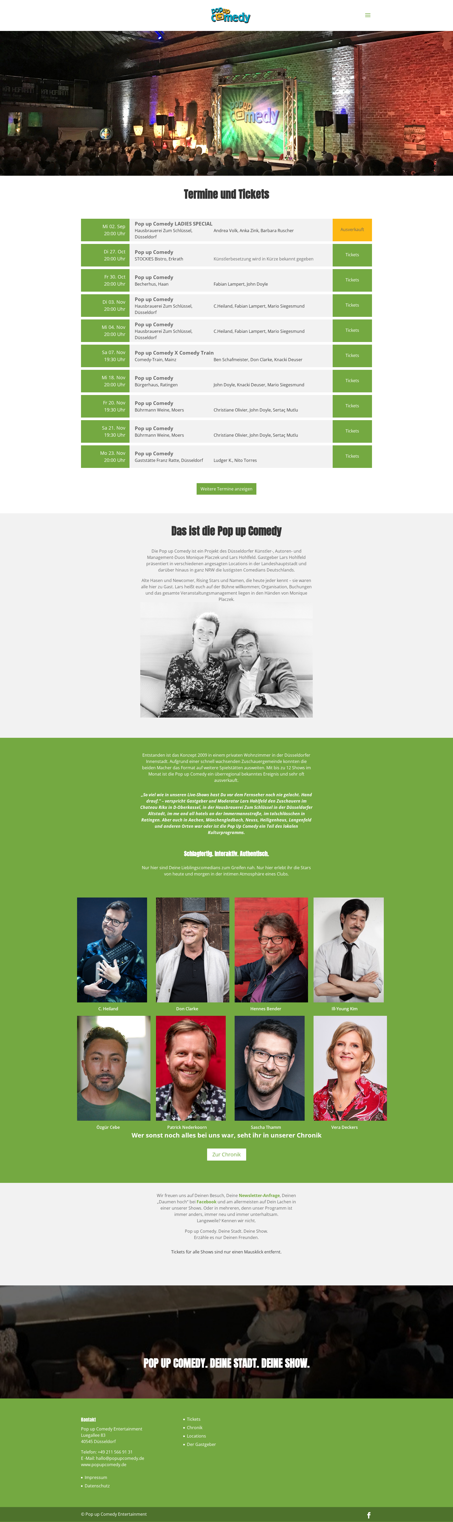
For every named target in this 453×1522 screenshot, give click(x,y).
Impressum (96, 1477)
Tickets (352, 255)
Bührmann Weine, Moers (159, 410)
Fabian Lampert (229, 284)
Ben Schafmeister (231, 359)
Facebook (207, 1202)
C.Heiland (223, 306)
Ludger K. (223, 460)
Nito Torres (245, 460)
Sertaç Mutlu (285, 410)
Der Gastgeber (201, 1444)
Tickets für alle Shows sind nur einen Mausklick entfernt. (226, 1252)
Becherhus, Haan (152, 284)
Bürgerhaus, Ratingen (156, 385)
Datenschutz (97, 1486)
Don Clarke (261, 359)
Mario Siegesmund (286, 306)
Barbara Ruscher (277, 230)
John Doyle (257, 284)
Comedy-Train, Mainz (155, 359)
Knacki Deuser (288, 359)
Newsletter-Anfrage (259, 1195)
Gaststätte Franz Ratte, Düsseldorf (169, 460)
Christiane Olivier (230, 410)
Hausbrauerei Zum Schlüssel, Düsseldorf (163, 234)
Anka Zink (249, 230)
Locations (196, 1436)
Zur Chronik (226, 1154)
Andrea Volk (226, 230)
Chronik (194, 1427)
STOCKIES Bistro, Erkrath (159, 259)
